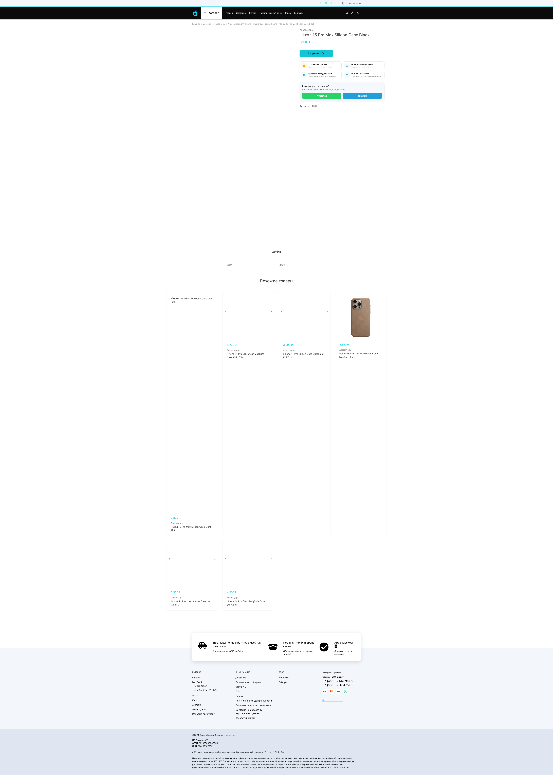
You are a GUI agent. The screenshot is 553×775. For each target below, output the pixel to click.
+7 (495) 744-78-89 (337, 681)
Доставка (241, 13)
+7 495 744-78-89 (353, 3)
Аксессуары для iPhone (239, 24)
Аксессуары (219, 24)
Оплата (252, 13)
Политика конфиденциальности (253, 700)
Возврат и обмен (245, 717)
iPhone (196, 677)
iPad (194, 700)
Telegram (362, 96)
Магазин (207, 24)
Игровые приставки (203, 713)
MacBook (197, 682)
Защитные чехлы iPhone (265, 24)
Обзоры (283, 682)
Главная (229, 13)
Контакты (298, 13)
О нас (288, 13)
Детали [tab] (276, 251)
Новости (284, 677)
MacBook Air (201, 685)
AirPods (196, 704)
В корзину (314, 53)
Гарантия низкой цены (271, 13)
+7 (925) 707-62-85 (337, 685)
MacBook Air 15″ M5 (205, 690)
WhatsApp (322, 96)
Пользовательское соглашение (253, 705)
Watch (195, 695)
